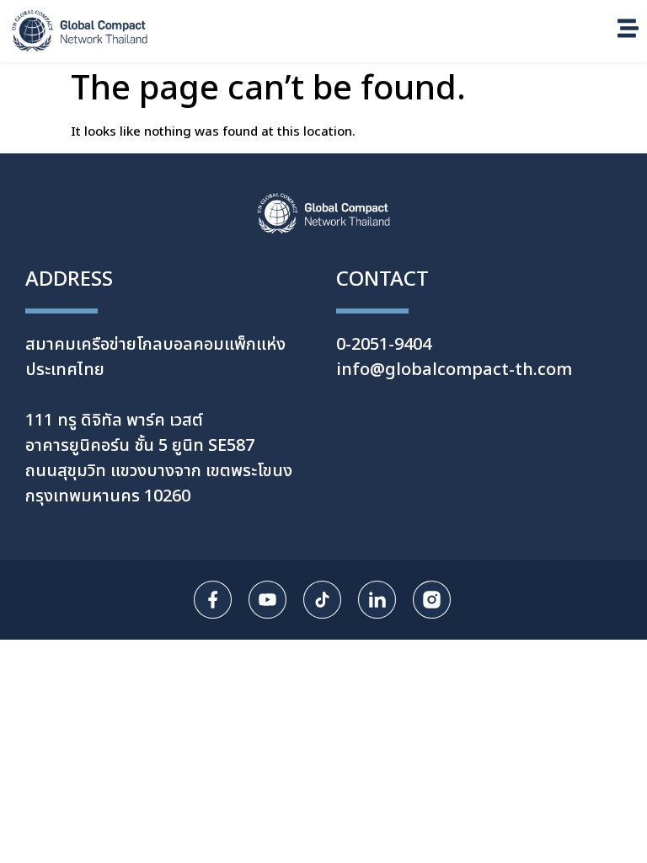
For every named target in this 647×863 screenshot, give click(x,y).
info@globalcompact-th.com (454, 370)
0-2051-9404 (383, 344)
